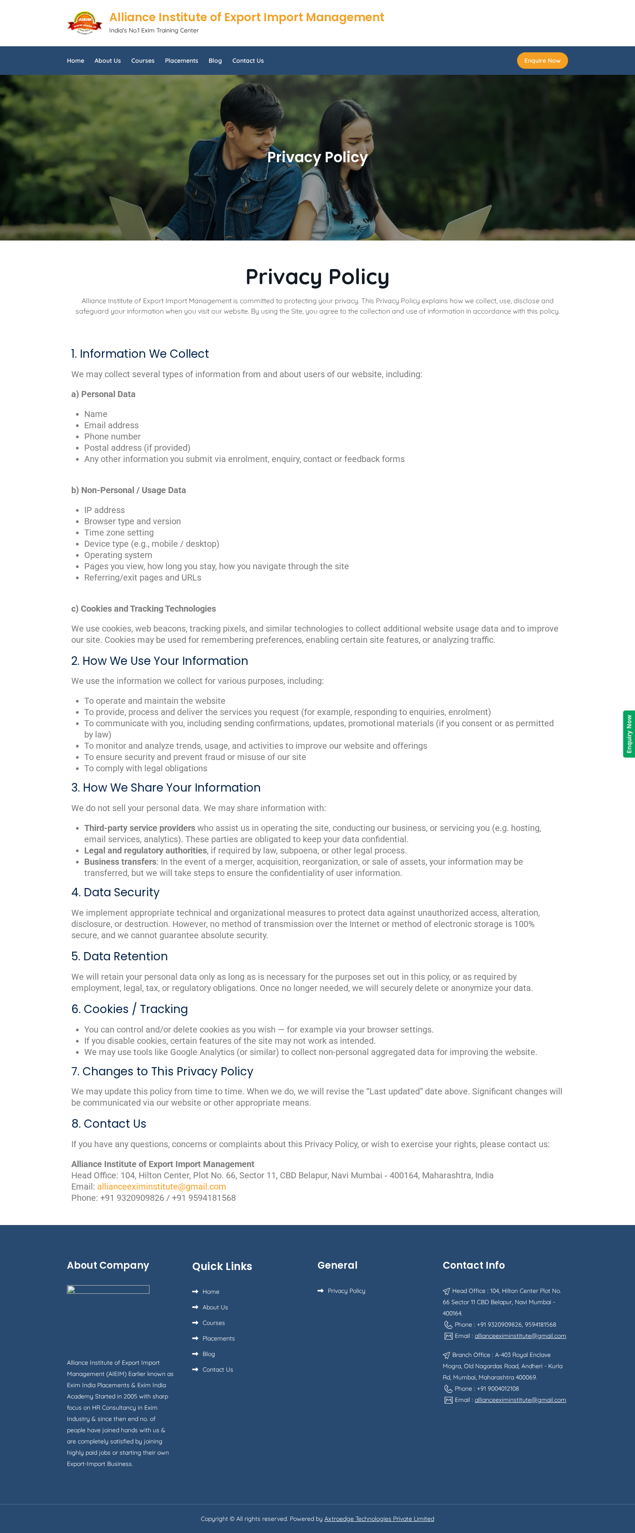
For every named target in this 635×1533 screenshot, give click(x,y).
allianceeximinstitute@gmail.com (520, 1336)
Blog (215, 60)
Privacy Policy (346, 1291)
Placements (181, 60)
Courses (143, 60)
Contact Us (248, 60)
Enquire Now (542, 60)
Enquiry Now (629, 734)
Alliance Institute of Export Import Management (246, 17)
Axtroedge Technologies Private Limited (379, 1519)
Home (75, 60)
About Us (108, 60)
